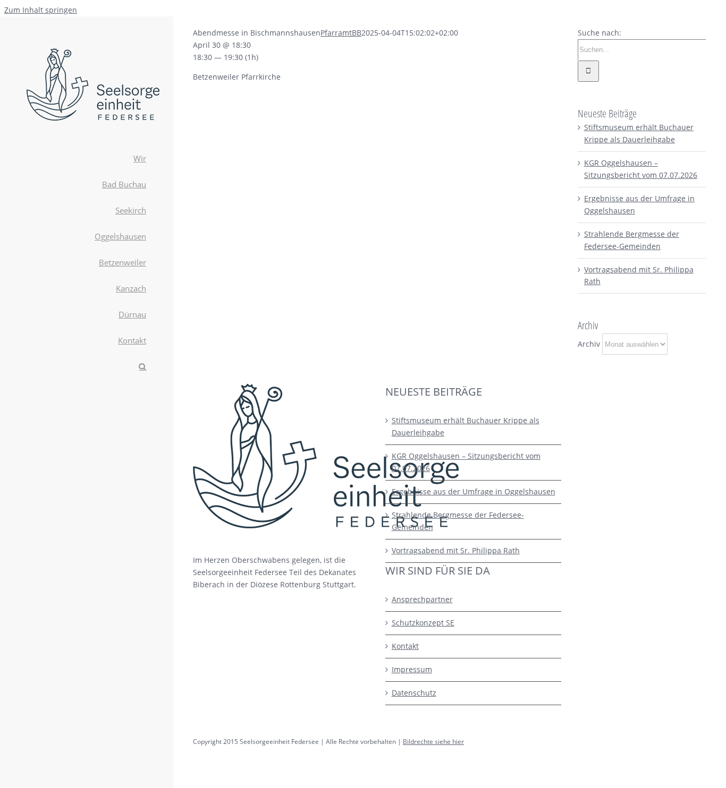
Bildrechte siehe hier (433, 741)
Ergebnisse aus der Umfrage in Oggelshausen (473, 491)
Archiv (589, 344)
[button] (86, 367)
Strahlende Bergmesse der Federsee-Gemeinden (458, 521)
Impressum (412, 669)
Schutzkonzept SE (423, 623)
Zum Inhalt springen (40, 10)
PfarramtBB (340, 33)
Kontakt (405, 646)
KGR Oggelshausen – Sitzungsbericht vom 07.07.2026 (466, 462)
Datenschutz (414, 693)
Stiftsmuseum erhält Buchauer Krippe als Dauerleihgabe (465, 426)
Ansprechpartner (422, 599)
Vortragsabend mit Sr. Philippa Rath (456, 550)
